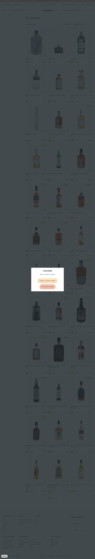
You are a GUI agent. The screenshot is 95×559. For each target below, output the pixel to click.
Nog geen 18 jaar (47, 286)
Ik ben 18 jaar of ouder (47, 280)
